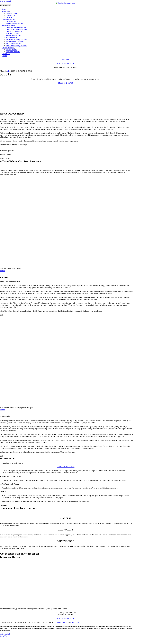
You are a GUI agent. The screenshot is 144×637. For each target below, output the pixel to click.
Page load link (5, 634)
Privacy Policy (75, 622)
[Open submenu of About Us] (9, 11)
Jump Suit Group (63, 622)
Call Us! (65, 63)
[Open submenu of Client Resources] (14, 48)
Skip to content (5, 1)
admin (9, 71)
